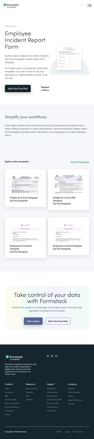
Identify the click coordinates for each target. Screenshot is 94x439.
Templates (10, 26)
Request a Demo (45, 88)
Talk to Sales (33, 321)
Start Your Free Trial (18, 88)
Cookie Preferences (75, 400)
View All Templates (79, 162)
